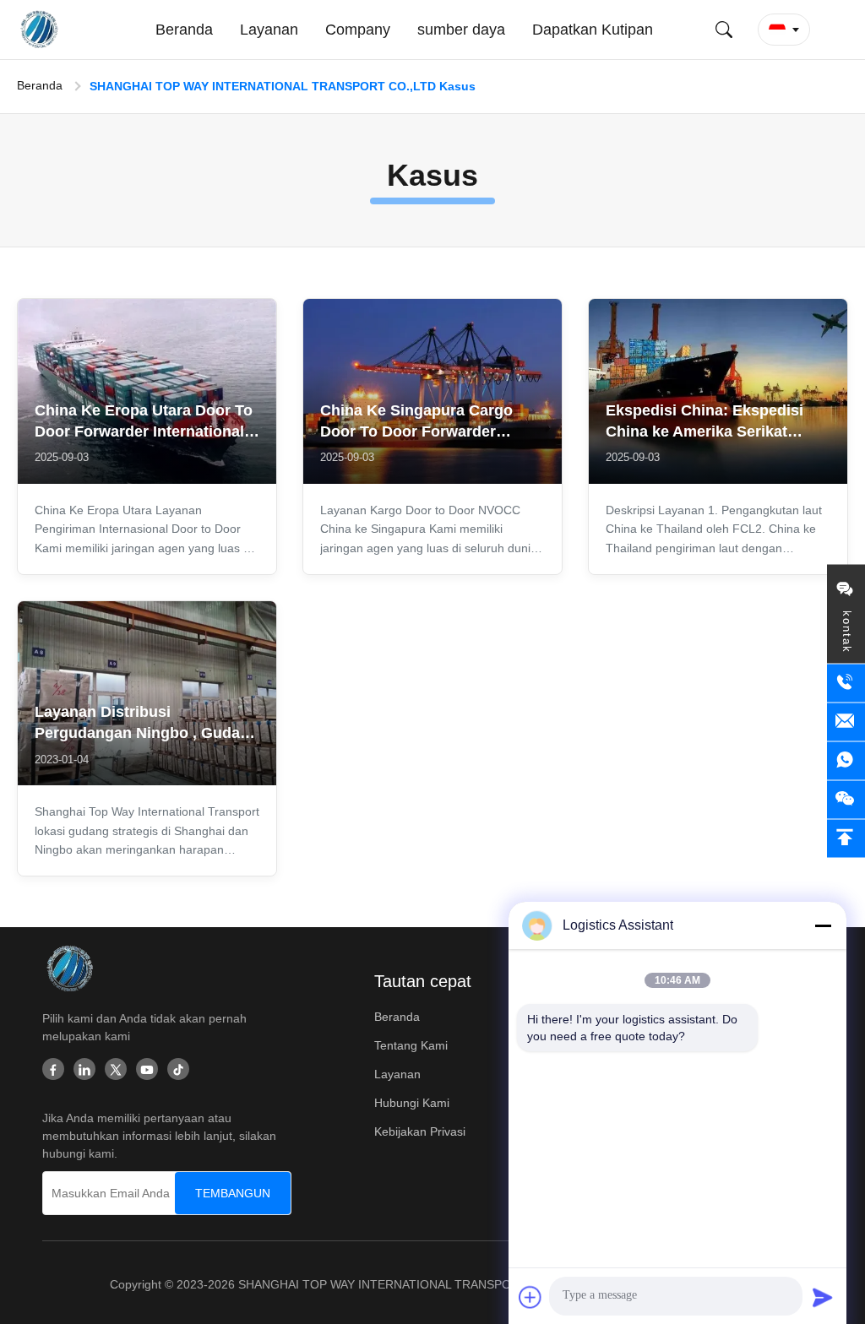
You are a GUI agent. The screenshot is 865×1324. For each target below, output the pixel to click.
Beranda (40, 85)
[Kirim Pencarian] (724, 29)
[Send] (822, 1297)
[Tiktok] (178, 1070)
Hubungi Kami (411, 1103)
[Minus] (823, 925)
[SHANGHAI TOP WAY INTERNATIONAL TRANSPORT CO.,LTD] (42, 29)
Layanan (397, 1074)
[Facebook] (53, 1070)
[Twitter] (116, 1070)
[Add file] (530, 1297)
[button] (784, 30)
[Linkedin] (84, 1070)
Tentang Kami (411, 1045)
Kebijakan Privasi (419, 1131)
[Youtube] (147, 1070)
